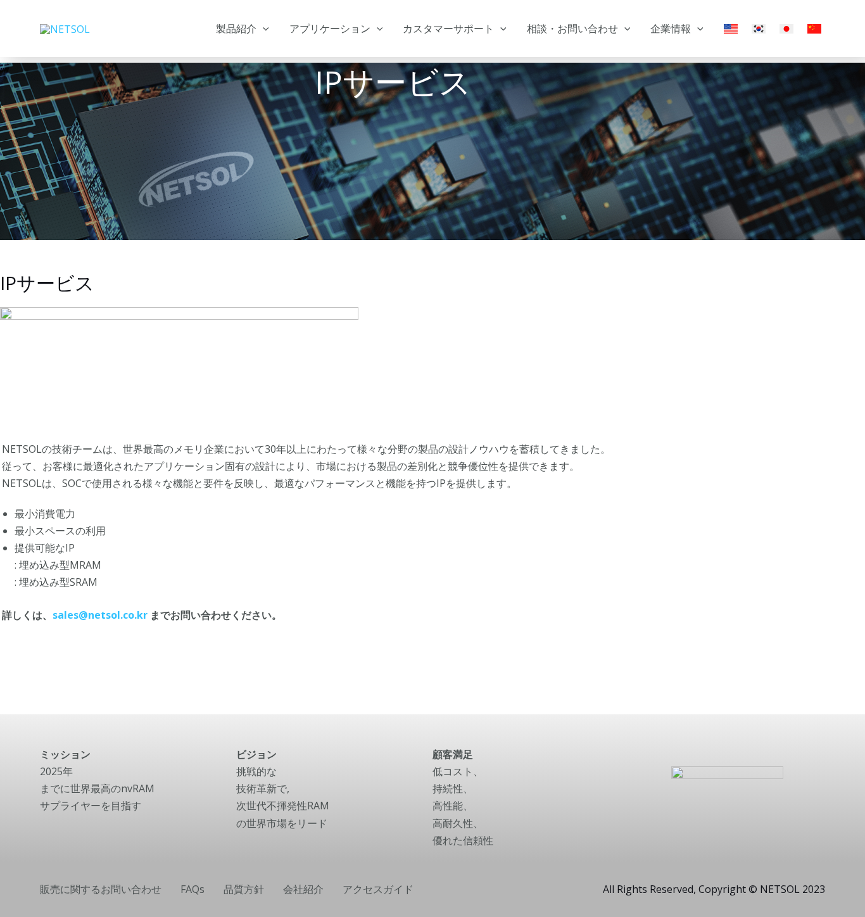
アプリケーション (329, 28)
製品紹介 (236, 28)
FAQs (192, 889)
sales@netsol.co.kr (100, 615)
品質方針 (244, 889)
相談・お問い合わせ (572, 28)
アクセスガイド (378, 889)
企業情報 (670, 28)
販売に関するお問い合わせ (100, 889)
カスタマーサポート (448, 28)
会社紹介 (303, 889)
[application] (262, 28)
